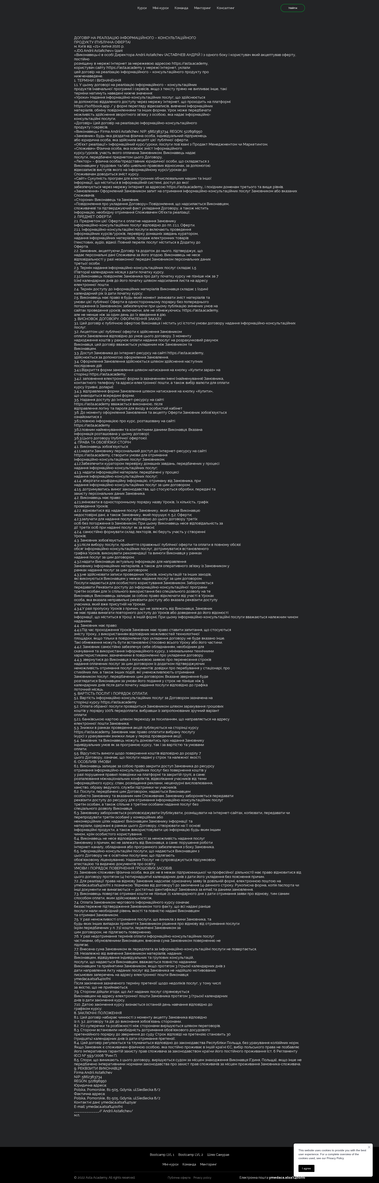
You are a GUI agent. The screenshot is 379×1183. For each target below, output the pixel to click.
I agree (306, 1168)
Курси (142, 8)
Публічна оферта (179, 1177)
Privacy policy (202, 1177)
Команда (181, 8)
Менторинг (202, 8)
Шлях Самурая (218, 1155)
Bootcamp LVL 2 (190, 1155)
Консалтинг (226, 8)
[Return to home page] (88, 8)
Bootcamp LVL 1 (162, 1155)
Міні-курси (161, 8)
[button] (292, 8)
